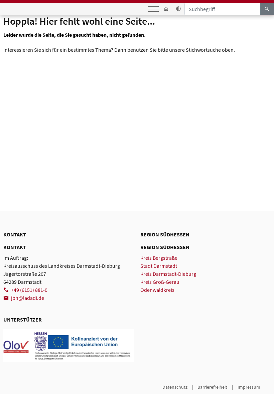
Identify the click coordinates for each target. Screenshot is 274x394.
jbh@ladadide (27, 297)
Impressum (249, 387)
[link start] (166, 9)
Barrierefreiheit (212, 387)
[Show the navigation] (153, 9)
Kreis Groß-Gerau (159, 281)
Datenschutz (174, 387)
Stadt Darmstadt (158, 265)
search (267, 9)
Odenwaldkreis (157, 289)
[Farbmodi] (178, 9)
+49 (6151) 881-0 (29, 289)
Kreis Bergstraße (158, 257)
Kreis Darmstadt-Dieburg (168, 273)
